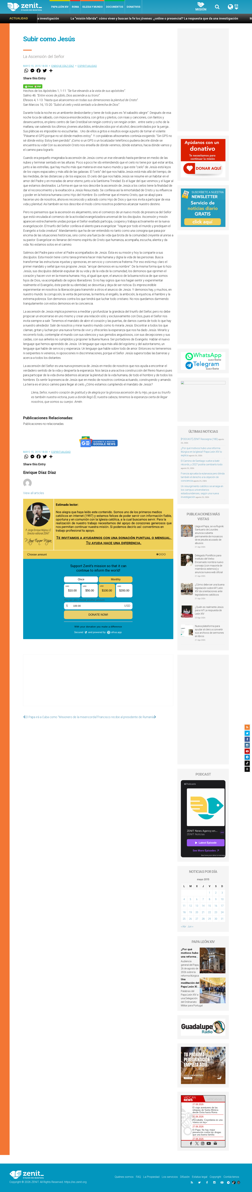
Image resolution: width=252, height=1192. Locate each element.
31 (222, 918)
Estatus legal (199, 1176)
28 (203, 918)
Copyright (215, 1176)
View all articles (33, 493)
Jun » (190, 926)
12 (190, 905)
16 (215, 905)
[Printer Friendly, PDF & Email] (32, 86)
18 (184, 912)
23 (215, 912)
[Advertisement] (98, 684)
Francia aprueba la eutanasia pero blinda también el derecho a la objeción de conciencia (203, 477)
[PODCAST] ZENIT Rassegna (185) (199, 439)
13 (196, 905)
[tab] (192, 1099)
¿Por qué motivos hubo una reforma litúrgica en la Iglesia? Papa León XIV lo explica (201, 452)
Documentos (114, 6)
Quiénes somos (124, 1176)
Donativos (133, 6)
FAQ (138, 1176)
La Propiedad (151, 1176)
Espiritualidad (87, 66)
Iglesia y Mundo (92, 6)
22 (209, 912)
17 (222, 905)
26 (190, 918)
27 (196, 918)
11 (184, 905)
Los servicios (170, 1176)
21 (203, 912)
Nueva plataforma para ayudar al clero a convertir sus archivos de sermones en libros (209, 631)
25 (184, 918)
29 (209, 918)
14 (203, 905)
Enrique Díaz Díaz (62, 66)
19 (190, 912)
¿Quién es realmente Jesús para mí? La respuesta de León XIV (209, 610)
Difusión (185, 1176)
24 (222, 912)
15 (209, 905)
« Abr (183, 926)
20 (196, 912)
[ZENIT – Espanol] (29, 7)
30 (215, 918)
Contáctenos (231, 1176)
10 (222, 899)
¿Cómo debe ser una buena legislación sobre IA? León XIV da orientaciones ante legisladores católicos (209, 589)
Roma (75, 6)
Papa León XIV (59, 6)
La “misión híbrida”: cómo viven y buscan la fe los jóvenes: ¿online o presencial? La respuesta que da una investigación (96, 18)
